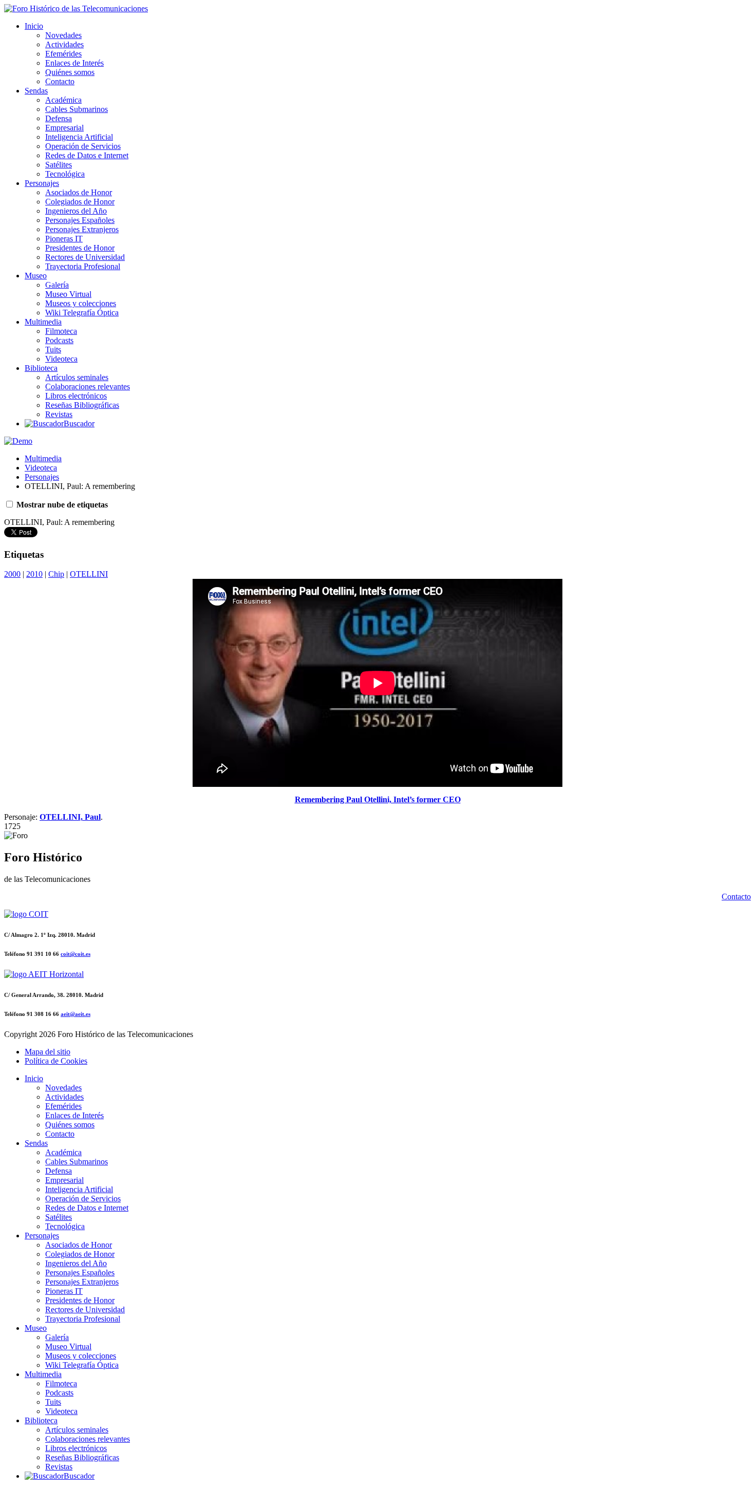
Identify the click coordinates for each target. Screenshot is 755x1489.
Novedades (63, 35)
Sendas (36, 90)
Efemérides (63, 53)
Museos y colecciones (80, 303)
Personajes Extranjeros (82, 229)
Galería (57, 284)
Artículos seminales (76, 377)
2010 (34, 574)
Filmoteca (61, 331)
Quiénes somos (70, 72)
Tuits (53, 349)
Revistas (58, 414)
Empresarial (64, 127)
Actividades (64, 44)
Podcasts (59, 340)
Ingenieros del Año (76, 210)
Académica (63, 100)
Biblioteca (41, 368)
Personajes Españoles (80, 220)
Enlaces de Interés (74, 63)
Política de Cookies (56, 1061)
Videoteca (61, 358)
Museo (36, 275)
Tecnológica (65, 173)
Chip (56, 574)
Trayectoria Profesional (82, 266)
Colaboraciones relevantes (87, 386)
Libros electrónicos (76, 395)
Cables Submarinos (76, 109)
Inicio (34, 26)
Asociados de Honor (78, 192)
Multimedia (43, 321)
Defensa (58, 118)
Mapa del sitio (47, 1051)
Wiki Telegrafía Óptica (82, 312)
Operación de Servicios (83, 146)
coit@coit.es (75, 954)
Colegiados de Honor (80, 201)
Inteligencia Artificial (79, 137)
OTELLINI (89, 574)
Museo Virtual (68, 294)
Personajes (42, 183)
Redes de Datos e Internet (86, 155)
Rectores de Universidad (85, 257)
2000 (12, 574)
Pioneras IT (64, 238)
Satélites (58, 164)
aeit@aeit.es (75, 1014)
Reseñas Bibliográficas (82, 405)
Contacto (59, 81)
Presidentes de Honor (80, 247)
